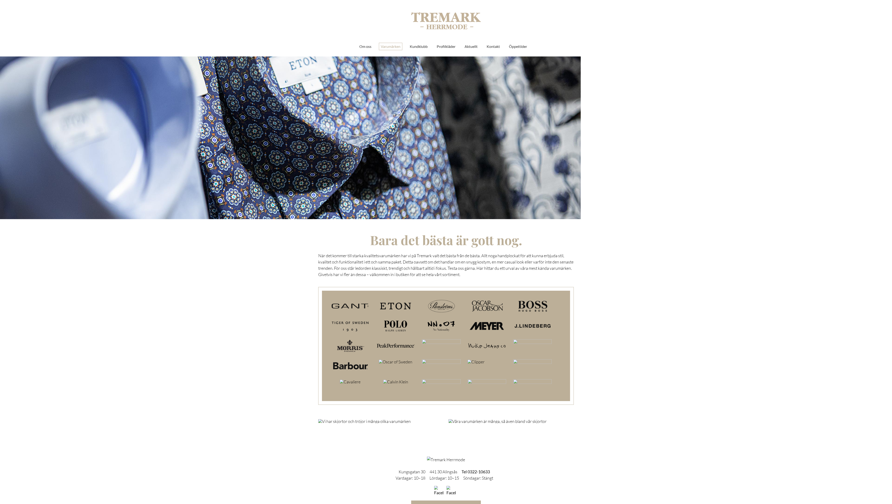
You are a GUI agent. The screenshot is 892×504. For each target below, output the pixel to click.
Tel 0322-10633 (476, 471)
